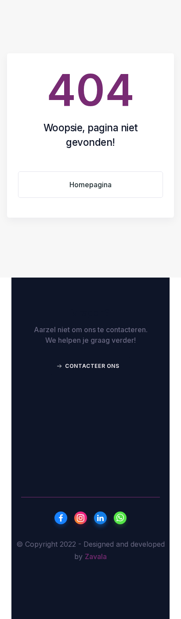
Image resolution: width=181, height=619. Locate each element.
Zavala (96, 556)
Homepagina (90, 184)
